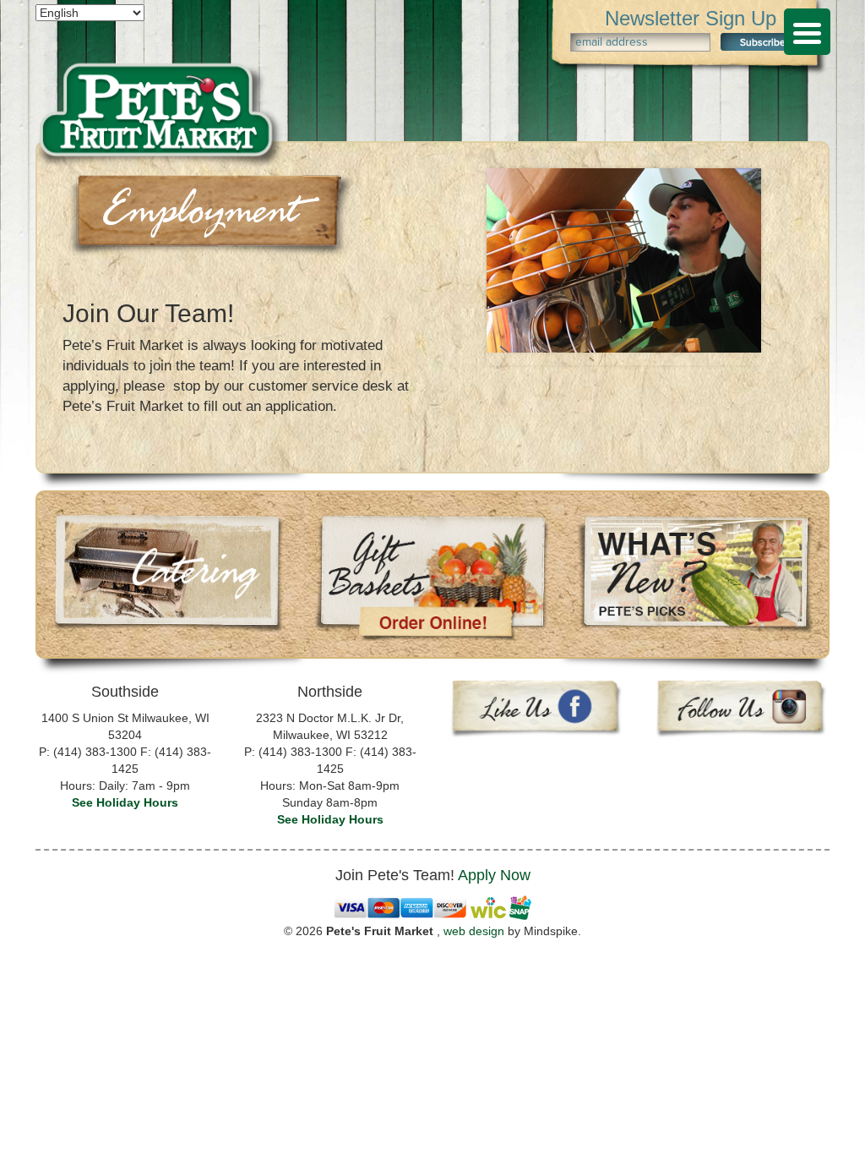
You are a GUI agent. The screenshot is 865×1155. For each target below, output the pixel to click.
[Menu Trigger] (807, 31)
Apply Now (494, 875)
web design (473, 931)
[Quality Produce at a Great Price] (159, 80)
